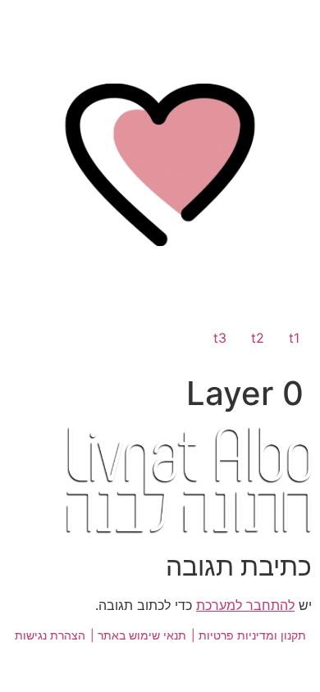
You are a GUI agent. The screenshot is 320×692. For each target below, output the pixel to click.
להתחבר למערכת (245, 605)
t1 (294, 338)
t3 (219, 338)
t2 (257, 338)
